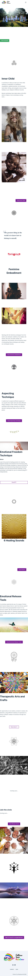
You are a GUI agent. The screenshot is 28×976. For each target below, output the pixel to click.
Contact (12, 969)
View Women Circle (14, 823)
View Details (22, 569)
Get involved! (4, 40)
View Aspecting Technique (14, 420)
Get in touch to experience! (14, 937)
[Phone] (14, 964)
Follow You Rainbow (17, 974)
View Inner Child (21, 200)
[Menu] (25, 2)
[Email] (12, 964)
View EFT (14, 482)
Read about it (14, 727)
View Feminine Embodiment (14, 354)
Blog (17, 969)
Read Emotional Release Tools (14, 642)
